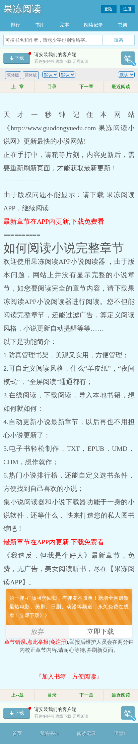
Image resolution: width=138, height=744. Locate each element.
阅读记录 (93, 24)
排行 (15, 24)
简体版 (31, 75)
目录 (52, 86)
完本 (64, 24)
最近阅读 (121, 86)
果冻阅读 (22, 9)
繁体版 (13, 75)
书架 (122, 24)
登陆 (108, 9)
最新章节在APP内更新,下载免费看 (53, 221)
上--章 (17, 86)
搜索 (118, 39)
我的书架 (49, 733)
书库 (40, 24)
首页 (17, 733)
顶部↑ (120, 733)
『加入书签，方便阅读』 (69, 676)
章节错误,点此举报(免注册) (36, 642)
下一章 (86, 86)
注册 (127, 9)
